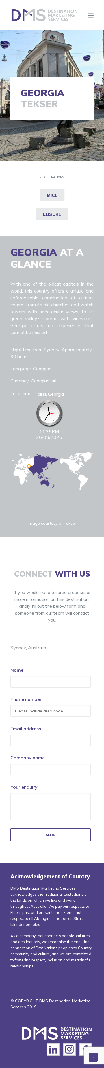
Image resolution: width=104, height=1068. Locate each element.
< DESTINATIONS (52, 177)
